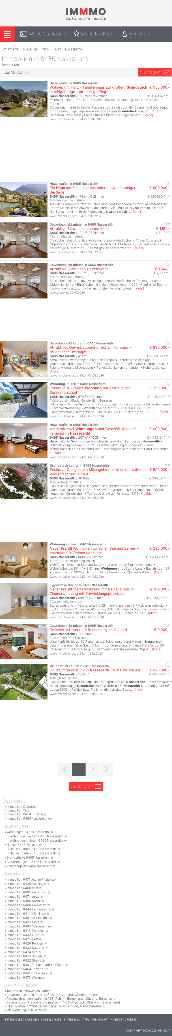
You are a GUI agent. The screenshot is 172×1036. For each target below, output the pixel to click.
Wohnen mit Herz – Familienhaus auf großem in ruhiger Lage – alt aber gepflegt (98, 89)
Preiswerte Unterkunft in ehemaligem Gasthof (88, 629)
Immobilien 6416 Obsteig (24, 930)
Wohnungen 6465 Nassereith (27, 832)
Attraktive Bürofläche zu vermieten (79, 228)
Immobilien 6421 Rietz (22, 939)
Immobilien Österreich (22, 806)
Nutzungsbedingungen (21, 1019)
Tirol (46, 49)
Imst (57, 49)
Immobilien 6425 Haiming (24, 884)
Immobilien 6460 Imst (22, 888)
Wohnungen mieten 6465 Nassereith (36, 840)
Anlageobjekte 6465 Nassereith (29, 866)
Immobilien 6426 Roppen (24, 943)
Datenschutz (51, 1019)
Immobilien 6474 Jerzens (24, 896)
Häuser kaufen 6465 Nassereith (33, 849)
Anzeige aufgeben (124, 1019)
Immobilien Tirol (17, 810)
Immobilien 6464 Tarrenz (24, 969)
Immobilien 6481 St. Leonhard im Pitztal (35, 964)
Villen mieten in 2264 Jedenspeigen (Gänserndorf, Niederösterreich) (55, 1006)
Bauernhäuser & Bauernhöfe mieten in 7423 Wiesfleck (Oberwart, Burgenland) (63, 1002)
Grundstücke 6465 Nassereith (28, 857)
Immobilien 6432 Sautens (25, 947)
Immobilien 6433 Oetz (22, 935)
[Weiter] (106, 769)
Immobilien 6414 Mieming (24, 913)
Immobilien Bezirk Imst (22, 814)
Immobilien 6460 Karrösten (26, 905)
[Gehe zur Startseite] (86, 19)
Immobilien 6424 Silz (21, 952)
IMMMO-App (100, 1019)
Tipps (86, 1019)
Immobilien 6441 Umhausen (26, 973)
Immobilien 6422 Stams (23, 960)
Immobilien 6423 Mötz (22, 922)
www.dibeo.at (59, 292)
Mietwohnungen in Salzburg (26, 1010)
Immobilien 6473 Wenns (23, 977)
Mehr (148, 115)
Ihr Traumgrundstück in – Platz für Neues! (95, 670)
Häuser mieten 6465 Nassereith (33, 853)
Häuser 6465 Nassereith (24, 845)
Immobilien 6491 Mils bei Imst (27, 918)
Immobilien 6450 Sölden (24, 956)
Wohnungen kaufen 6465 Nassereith (36, 836)
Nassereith (73, 49)
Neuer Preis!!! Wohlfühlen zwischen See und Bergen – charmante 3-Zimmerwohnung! (94, 550)
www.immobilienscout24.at (68, 119)
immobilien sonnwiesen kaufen (28, 991)
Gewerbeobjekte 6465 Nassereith (31, 862)
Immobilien (30, 49)
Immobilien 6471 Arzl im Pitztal (28, 879)
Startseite (10, 49)
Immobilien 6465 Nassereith (26, 818)
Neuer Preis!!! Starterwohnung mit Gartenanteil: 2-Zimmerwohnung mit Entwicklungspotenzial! (92, 591)
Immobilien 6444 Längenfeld (27, 909)
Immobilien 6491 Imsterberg (26, 892)
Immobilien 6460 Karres (23, 901)
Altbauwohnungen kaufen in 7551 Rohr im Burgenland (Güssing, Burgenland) (61, 998)
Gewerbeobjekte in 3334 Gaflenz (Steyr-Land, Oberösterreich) (52, 995)
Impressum (71, 1019)
